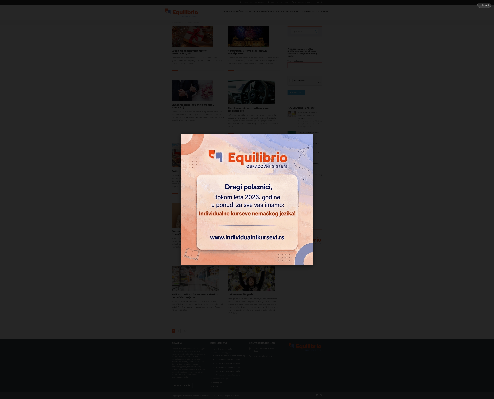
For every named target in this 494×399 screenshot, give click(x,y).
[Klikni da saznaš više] (247, 199)
